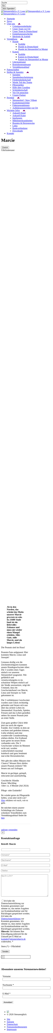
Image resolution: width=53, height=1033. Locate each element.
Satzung (10, 1022)
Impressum (12, 1029)
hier (2, 818)
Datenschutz (12, 1024)
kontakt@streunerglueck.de (13, 939)
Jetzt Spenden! (8, 9)
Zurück (5, 147)
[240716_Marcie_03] (11, 312)
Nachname (8, 985)
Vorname (7, 976)
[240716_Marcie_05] (11, 442)
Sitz (8, 1019)
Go (3, 6)
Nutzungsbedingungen (17, 1027)
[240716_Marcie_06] (11, 507)
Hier (3, 800)
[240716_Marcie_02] (11, 248)
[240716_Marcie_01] (11, 183)
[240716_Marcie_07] (11, 571)
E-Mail (6, 993)
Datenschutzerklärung (11, 918)
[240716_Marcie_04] (11, 377)
